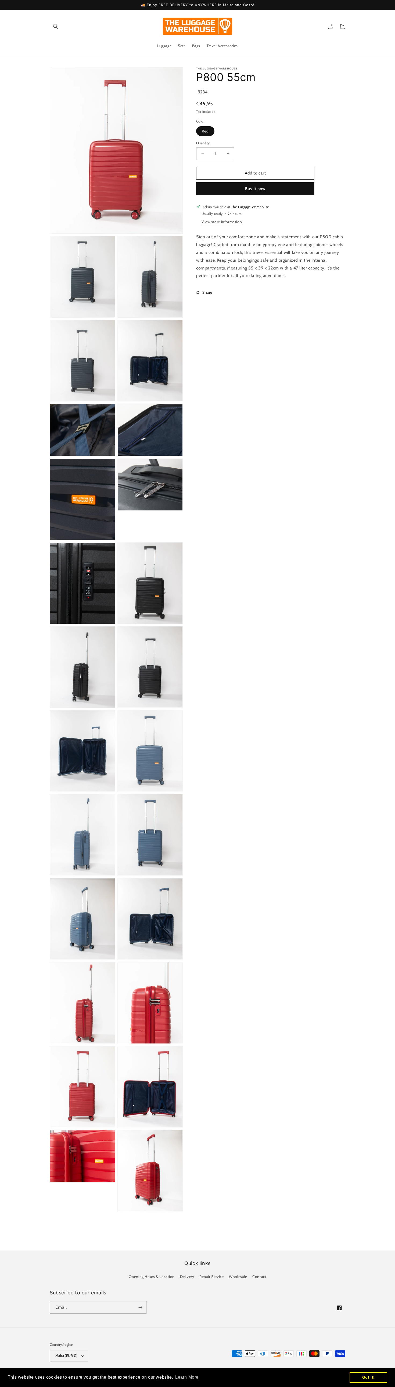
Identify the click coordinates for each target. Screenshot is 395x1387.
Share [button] (207, 292)
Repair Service (211, 1276)
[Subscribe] (140, 1307)
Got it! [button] (368, 1377)
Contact (259, 1276)
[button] (56, 26)
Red (205, 130)
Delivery (187, 1276)
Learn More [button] (187, 1377)
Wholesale (238, 1276)
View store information (222, 221)
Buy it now (255, 188)
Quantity (203, 143)
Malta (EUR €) (66, 1355)
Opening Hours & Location (152, 1276)
